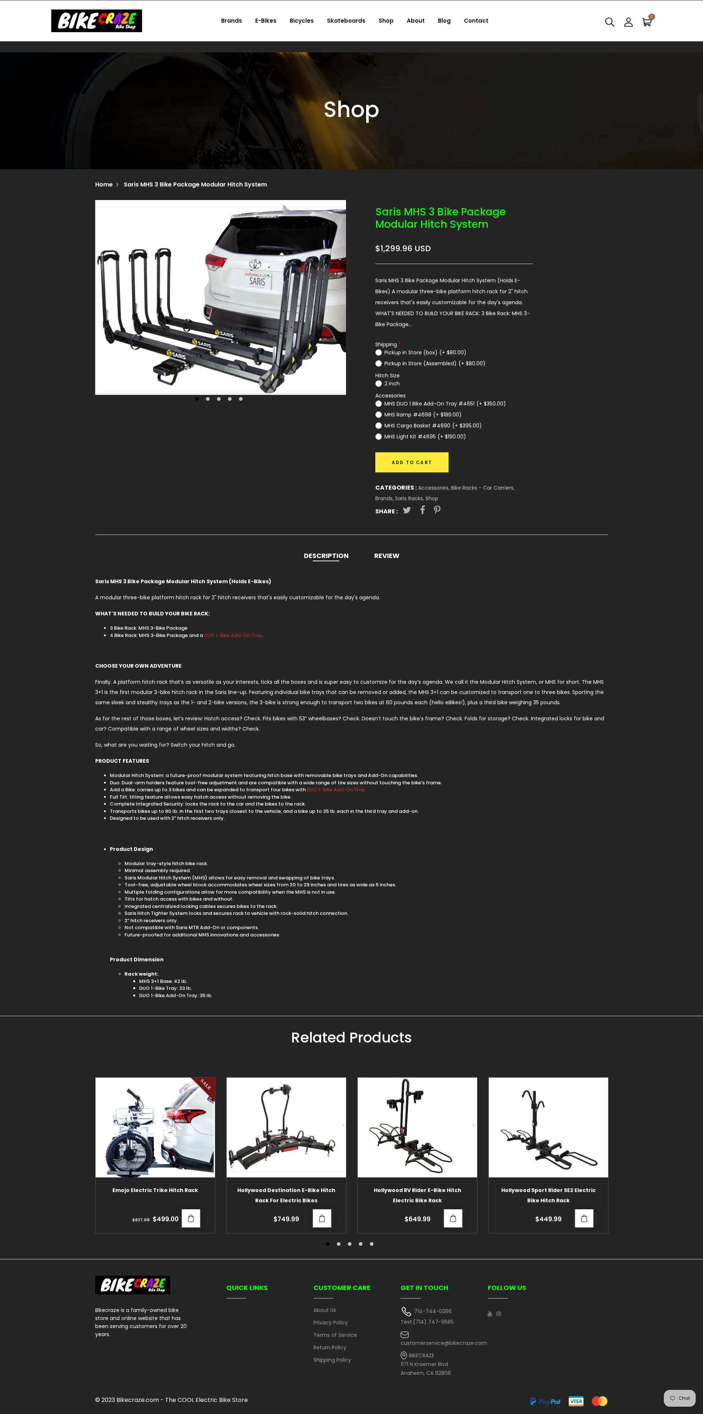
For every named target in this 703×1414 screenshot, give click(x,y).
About (416, 20)
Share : (386, 511)
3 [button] (220, 399)
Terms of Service (335, 1335)
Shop (386, 20)
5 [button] (242, 399)
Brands (231, 20)
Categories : (396, 487)
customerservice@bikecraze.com (444, 1343)
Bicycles (302, 20)
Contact (476, 20)
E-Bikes (265, 20)
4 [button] (231, 399)
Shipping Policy (332, 1360)
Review (386, 555)
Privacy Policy (330, 1322)
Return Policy (329, 1347)
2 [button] (209, 399)
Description (326, 555)
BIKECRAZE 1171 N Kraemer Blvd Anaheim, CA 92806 (426, 1364)
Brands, (385, 498)
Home (104, 184)
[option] (220, 297)
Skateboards (346, 20)
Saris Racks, (410, 498)
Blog (444, 20)
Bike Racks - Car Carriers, (482, 487)
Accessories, (434, 487)
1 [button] (198, 399)
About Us (324, 1310)
